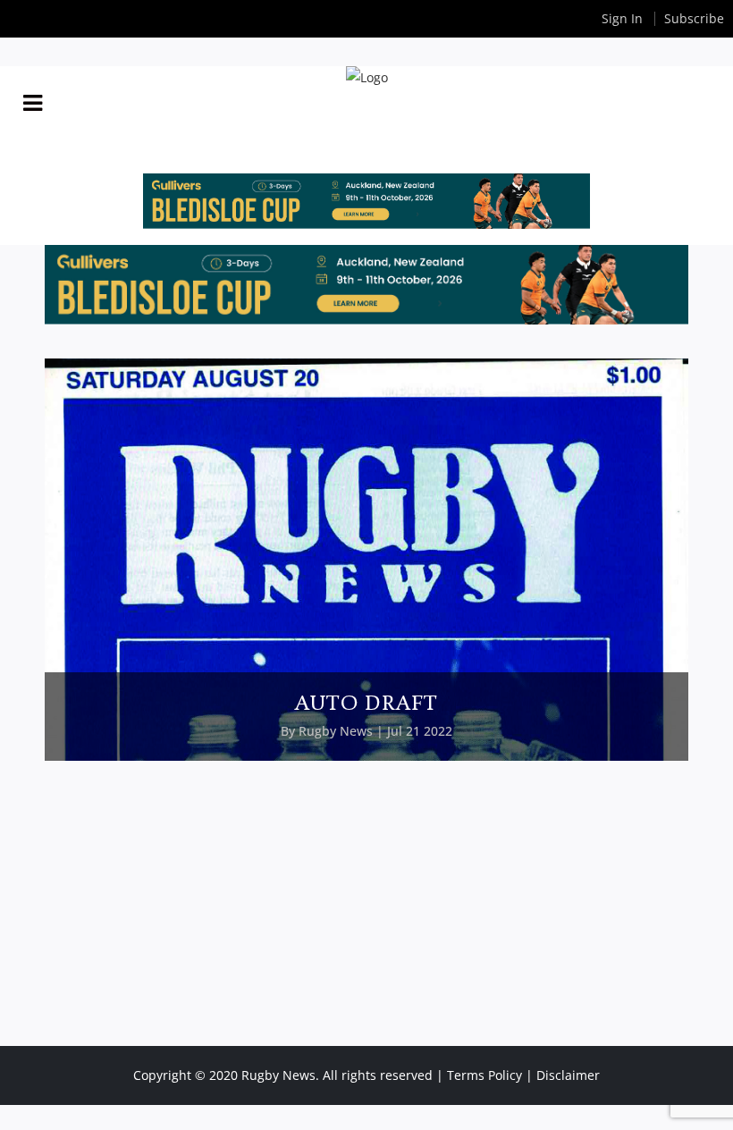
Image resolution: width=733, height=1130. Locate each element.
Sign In (622, 18)
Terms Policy (484, 1075)
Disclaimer (568, 1075)
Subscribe (694, 18)
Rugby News (336, 730)
